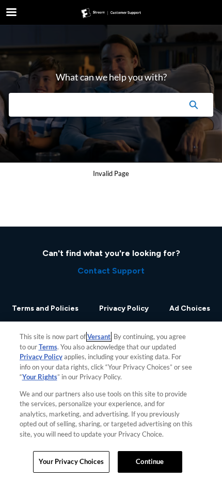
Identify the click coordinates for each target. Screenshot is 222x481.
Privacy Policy (124, 308)
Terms (48, 347)
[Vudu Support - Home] (111, 13)
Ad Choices (189, 308)
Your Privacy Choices (71, 461)
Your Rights (39, 377)
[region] (111, 401)
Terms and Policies (45, 308)
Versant (98, 336)
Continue (150, 461)
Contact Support (111, 271)
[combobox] (91, 105)
